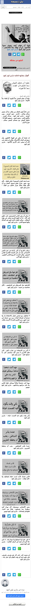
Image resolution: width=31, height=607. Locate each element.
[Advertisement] (16, 18)
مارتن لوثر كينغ (13, 49)
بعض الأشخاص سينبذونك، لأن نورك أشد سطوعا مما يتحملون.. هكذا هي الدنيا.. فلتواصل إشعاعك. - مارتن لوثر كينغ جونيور (16, 509)
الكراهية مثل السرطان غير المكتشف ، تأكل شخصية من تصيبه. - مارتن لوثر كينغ (16, 286)
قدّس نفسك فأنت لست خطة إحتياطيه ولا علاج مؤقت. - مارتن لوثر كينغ (16, 477)
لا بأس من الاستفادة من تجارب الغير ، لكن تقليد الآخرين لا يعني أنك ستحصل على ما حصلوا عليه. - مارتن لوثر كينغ (16, 352)
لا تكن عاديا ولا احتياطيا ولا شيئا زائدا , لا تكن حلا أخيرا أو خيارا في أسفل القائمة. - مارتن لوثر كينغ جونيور (16, 541)
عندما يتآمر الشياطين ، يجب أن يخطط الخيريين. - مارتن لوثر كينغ (16, 447)
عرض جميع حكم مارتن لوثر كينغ (15, 596)
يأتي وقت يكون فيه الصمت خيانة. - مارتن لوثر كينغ (16, 416)
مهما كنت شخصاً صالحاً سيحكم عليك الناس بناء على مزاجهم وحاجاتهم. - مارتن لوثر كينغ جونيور (16, 385)
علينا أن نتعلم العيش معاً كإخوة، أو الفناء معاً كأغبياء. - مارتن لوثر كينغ (16, 99)
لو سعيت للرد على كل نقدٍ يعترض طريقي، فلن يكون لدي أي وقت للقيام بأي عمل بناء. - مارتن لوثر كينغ (16, 557)
